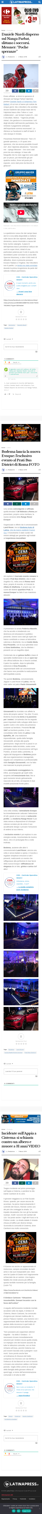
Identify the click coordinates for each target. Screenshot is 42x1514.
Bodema (11, 1049)
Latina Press (10, 1491)
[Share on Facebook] (15, 91)
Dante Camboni (28, 1416)
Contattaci (32, 1499)
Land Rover (20, 1049)
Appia (10, 1416)
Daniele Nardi (21, 325)
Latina (9, 447)
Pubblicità (23, 1499)
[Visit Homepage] (21, 2)
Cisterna (17, 1416)
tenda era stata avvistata (27, 265)
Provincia (9, 30)
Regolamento (6, 1499)
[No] (39, 1508)
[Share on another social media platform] (35, 91)
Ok (14, 1511)
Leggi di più (26, 1511)
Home (3, 30)
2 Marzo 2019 (22, 57)
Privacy (15, 1499)
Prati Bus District (30, 1052)
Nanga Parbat (9, 328)
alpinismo (12, 325)
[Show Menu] (2, 2)
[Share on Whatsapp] (22, 91)
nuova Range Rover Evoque (13, 1052)
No (19, 1511)
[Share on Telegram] (29, 91)
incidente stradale (11, 1419)
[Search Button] (39, 2)
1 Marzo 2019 (22, 1151)
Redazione (11, 57)
